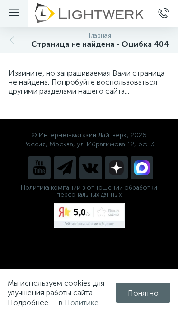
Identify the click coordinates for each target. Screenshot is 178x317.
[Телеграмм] (65, 167)
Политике (82, 302)
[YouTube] (39, 167)
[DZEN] (116, 167)
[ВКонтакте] (90, 167)
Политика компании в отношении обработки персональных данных (89, 191)
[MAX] (142, 167)
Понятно (143, 293)
